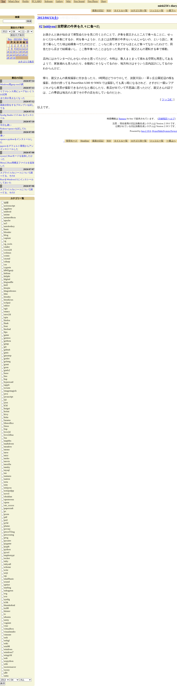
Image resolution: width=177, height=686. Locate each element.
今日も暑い (5, 125)
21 (8, 54)
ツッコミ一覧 (156, 10)
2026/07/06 (28, 186)
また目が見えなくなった (12, 98)
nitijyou (49, 26)
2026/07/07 (28, 169)
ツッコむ (167, 99)
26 (23, 54)
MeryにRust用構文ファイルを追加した (17, 164)
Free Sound (79, 1)
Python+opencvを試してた (13, 128)
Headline (85, 140)
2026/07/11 (29, 111)
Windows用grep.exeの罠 (12, 84)
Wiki (68, 1)
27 (26, 54)
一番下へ (171, 10)
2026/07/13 (28, 88)
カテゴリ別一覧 (139, 10)
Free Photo (93, 1)
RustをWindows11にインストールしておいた (17, 181)
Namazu (122, 118)
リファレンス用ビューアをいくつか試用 (17, 93)
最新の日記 (98, 10)
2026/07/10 (28, 121)
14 (8, 51)
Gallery (59, 1)
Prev (10, 39)
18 (20, 51)
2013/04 (18, 39)
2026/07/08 (28, 152)
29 (11, 58)
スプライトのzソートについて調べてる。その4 (16, 174)
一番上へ (171, 140)
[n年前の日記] (69, 18)
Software (49, 1)
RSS (109, 10)
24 (17, 54)
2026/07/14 (28, 81)
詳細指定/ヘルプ (166, 118)
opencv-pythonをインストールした (16, 141)
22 (11, 54)
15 (11, 51)
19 (23, 51)
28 (8, 58)
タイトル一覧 (121, 10)
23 (14, 54)
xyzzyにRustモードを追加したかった (16, 157)
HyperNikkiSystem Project (164, 131)
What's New (13, 1)
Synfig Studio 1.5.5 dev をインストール (17, 116)
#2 (41, 26)
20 (26, 51)
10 (17, 48)
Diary (103, 1)
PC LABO (36, 1)
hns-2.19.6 (146, 131)
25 (20, 54)
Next (25, 39)
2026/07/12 (28, 101)
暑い (2, 135)
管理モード (71, 140)
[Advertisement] (114, 153)
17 (17, 51)
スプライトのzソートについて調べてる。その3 (16, 191)
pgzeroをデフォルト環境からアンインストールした (17, 147)
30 (14, 58)
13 (26, 48)
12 (23, 48)
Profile (25, 1)
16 (14, 51)
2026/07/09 (28, 132)
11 (20, 48)
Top (3, 1)
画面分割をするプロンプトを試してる (17, 106)
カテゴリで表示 (26, 61)
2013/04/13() (47, 18)
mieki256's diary (167, 5)
